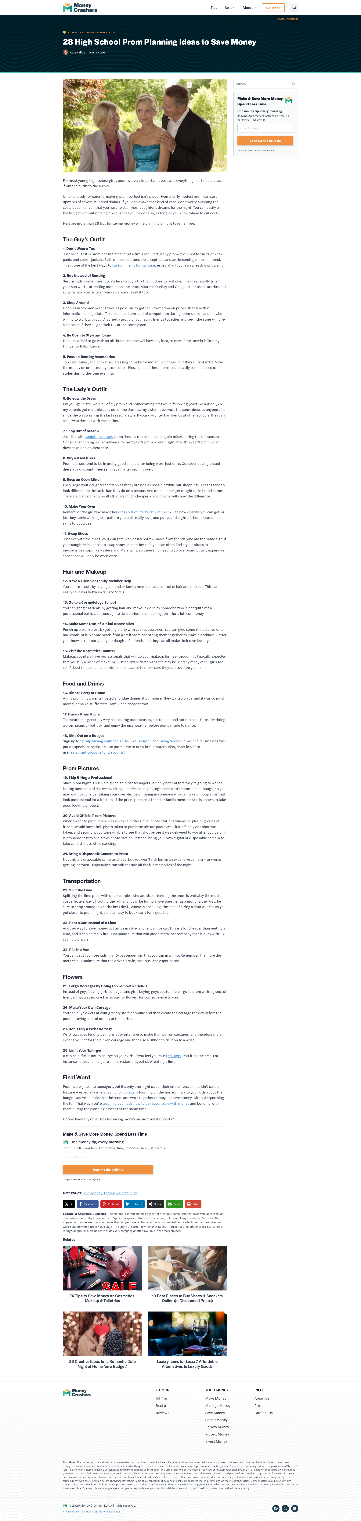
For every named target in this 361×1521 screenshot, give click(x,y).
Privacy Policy (71, 1511)
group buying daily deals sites (105, 741)
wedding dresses (99, 436)
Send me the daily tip (108, 1169)
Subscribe (273, 7)
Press (259, 1405)
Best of (161, 1405)
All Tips (162, 1398)
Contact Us (264, 1412)
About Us (262, 1398)
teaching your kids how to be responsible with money (146, 1103)
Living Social (169, 741)
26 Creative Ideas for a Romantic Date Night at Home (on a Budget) (102, 1364)
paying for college (120, 1092)
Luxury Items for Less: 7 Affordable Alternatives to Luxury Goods (187, 1364)
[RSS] (294, 1508)
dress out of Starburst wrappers (144, 512)
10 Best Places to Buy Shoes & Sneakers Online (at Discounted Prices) (187, 1298)
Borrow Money (217, 1426)
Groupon (144, 741)
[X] (285, 1508)
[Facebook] (276, 1508)
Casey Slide (77, 52)
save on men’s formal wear (133, 265)
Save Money (76, 32)
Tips (214, 7)
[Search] (293, 84)
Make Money (215, 1398)
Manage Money (218, 1405)
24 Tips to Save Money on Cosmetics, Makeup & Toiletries (102, 1298)
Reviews (162, 1412)
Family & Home (97, 32)
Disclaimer (113, 1511)
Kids (112, 32)
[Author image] (66, 52)
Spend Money (216, 1419)
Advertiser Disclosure (287, 18)
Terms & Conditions (93, 1511)
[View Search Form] (294, 8)
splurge (174, 1055)
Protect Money (217, 1434)
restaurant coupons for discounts (96, 752)
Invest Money (216, 1441)
